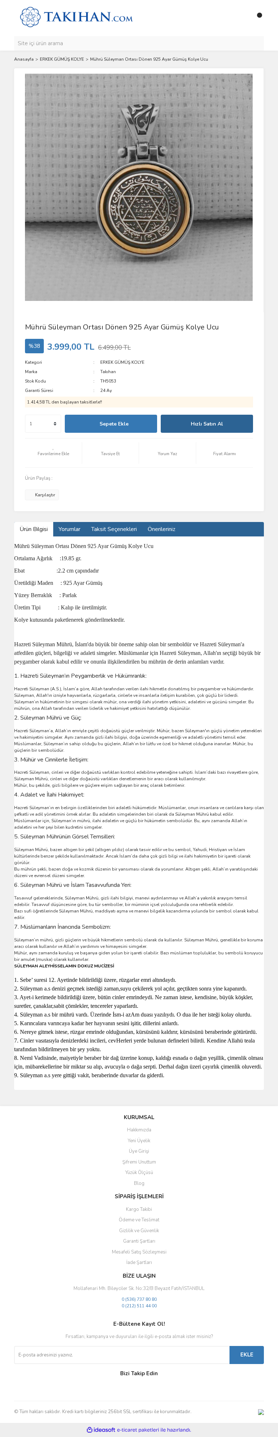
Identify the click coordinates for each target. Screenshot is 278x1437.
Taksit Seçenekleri (114, 529)
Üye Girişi (139, 1151)
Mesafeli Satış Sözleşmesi (139, 1252)
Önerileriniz (161, 529)
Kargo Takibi (139, 1209)
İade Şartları (139, 1262)
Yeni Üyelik (139, 1141)
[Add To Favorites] (53, 453)
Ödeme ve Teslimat (139, 1220)
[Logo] (76, 18)
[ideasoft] (101, 1430)
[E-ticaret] (138, 1430)
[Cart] (256, 18)
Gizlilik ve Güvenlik (139, 1230)
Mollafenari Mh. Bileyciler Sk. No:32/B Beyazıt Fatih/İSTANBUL (139, 1288)
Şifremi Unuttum (139, 1162)
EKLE (246, 1354)
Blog (139, 1183)
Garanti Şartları (139, 1241)
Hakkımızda (139, 1130)
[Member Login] (242, 18)
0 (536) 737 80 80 (139, 1299)
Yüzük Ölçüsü (139, 1172)
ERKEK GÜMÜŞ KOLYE (122, 362)
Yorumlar (69, 529)
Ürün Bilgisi (34, 529)
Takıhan (108, 372)
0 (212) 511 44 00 (139, 1306)
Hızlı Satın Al (207, 423)
